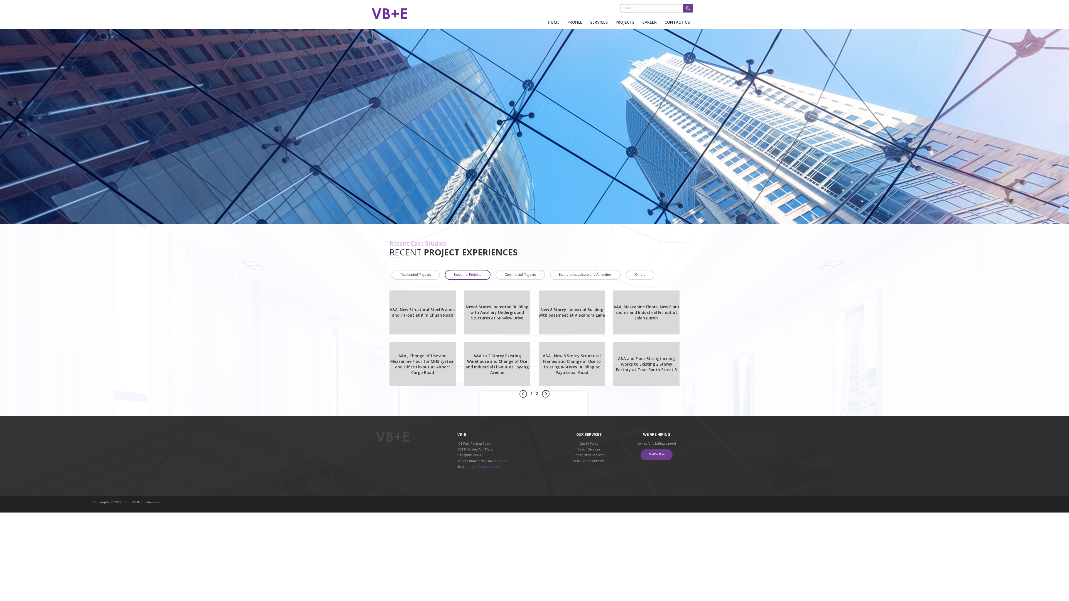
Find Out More (657, 454)
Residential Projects (416, 275)
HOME (554, 21)
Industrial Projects (467, 275)
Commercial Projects (520, 275)
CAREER (649, 21)
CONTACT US (677, 21)
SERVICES (599, 21)
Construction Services (588, 455)
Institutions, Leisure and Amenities (585, 275)
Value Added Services (588, 460)
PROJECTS (625, 21)
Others (640, 275)
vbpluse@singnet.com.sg (484, 467)
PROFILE (574, 21)
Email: (461, 466)
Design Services (588, 449)
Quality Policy (589, 443)
